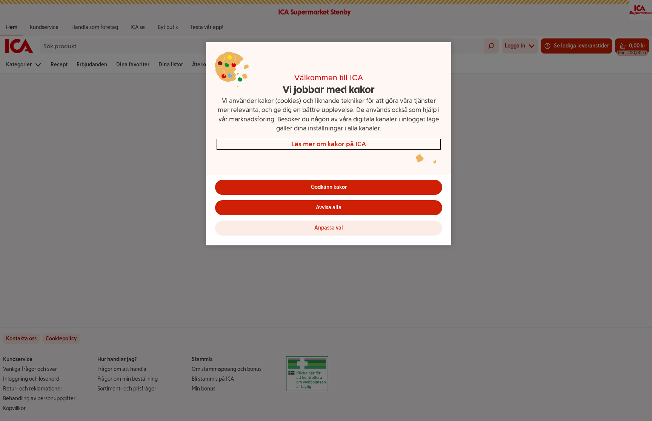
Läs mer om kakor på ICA (328, 144)
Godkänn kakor (329, 187)
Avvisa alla (328, 207)
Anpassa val (328, 228)
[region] (328, 143)
